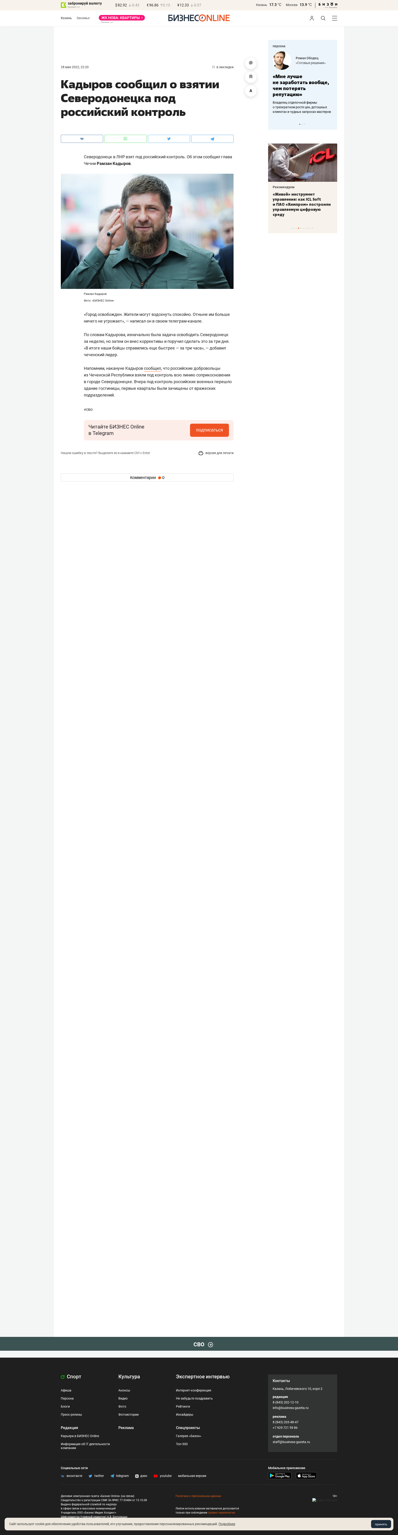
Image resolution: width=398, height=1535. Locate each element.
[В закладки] (251, 77)
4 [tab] (298, 228)
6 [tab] (303, 228)
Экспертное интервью (203, 1376)
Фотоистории (128, 1414)
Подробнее (227, 1524)
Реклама (126, 1428)
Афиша (66, 1390)
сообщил (152, 368)
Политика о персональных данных (198, 1496)
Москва (292, 5)
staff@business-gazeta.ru (291, 1442)
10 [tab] (312, 228)
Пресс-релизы (71, 1414)
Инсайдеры (184, 1414)
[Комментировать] (251, 63)
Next (332, 124)
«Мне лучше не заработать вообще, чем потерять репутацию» (301, 85)
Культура (129, 1376)
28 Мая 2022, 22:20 (75, 67)
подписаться (209, 429)
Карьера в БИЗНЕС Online (80, 1436)
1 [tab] (299, 124)
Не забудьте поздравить (194, 1398)
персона (279, 46)
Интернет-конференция (193, 1390)
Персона (67, 1398)
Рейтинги (183, 1406)
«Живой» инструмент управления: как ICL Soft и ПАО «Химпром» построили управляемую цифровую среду (302, 204)
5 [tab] (300, 228)
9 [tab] (310, 228)
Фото (122, 1406)
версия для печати (219, 453)
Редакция (69, 1428)
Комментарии (147, 477)
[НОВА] (122, 19)
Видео (123, 1398)
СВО (88, 409)
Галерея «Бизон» (188, 1436)
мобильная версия (192, 1476)
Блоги (65, 1406)
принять (381, 1524)
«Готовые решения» (311, 63)
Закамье (83, 18)
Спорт (73, 1376)
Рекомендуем (284, 187)
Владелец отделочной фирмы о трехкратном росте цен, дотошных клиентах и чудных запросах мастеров (302, 107)
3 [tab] (304, 124)
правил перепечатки (221, 1512)
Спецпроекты (188, 1428)
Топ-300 (182, 1444)
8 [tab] (307, 228)
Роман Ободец (307, 58)
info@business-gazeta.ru (291, 1408)
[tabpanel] (303, 82)
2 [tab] (302, 124)
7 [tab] (305, 228)
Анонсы (124, 1390)
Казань (261, 5)
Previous (274, 124)
